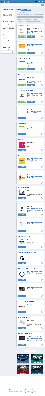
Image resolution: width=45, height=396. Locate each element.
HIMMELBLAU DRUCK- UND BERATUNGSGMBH (29, 172)
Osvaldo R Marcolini (31, 61)
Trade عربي (31, 392)
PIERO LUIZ (20, 139)
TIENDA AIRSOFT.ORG (23, 285)
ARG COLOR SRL (21, 74)
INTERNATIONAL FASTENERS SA (26, 90)
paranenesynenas (30, 320)
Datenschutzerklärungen (25, 393)
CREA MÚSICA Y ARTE (23, 155)
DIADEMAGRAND (22, 107)
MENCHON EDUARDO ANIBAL (25, 333)
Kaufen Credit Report (22, 36)
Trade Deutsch (28, 391)
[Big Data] (26, 389)
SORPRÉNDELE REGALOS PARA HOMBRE (27, 252)
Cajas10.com (29, 206)
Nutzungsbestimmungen (16, 393)
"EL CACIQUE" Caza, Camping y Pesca (34, 336)
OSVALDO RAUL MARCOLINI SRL (25, 58)
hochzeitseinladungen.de (32, 174)
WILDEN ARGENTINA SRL (24, 25)
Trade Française (22, 391)
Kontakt (32, 393)
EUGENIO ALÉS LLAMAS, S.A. (24, 187)
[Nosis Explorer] (33, 389)
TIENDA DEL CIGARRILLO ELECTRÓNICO (27, 268)
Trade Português (15, 392)
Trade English (16, 391)
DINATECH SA (21, 42)
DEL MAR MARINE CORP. (24, 236)
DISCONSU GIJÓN (22, 123)
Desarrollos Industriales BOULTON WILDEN (34, 29)
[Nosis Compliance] (19, 389)
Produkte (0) (18, 9)
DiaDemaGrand (30, 109)
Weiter (34, 351)
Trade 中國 (20, 392)
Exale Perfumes (30, 142)
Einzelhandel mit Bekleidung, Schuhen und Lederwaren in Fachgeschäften (34, 112)
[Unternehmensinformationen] (11, 389)
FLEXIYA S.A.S (21, 220)
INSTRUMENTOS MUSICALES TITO (26, 301)
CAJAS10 (20, 203)
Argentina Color (30, 77)
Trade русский (25, 392)
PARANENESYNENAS (23, 317)
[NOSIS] (33, 1)
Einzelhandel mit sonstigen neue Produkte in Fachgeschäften (34, 32)
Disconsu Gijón (30, 126)
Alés (28, 190)
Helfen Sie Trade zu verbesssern (25, 394)
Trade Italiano (34, 391)
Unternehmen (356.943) (26, 9)
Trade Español (10, 391)
